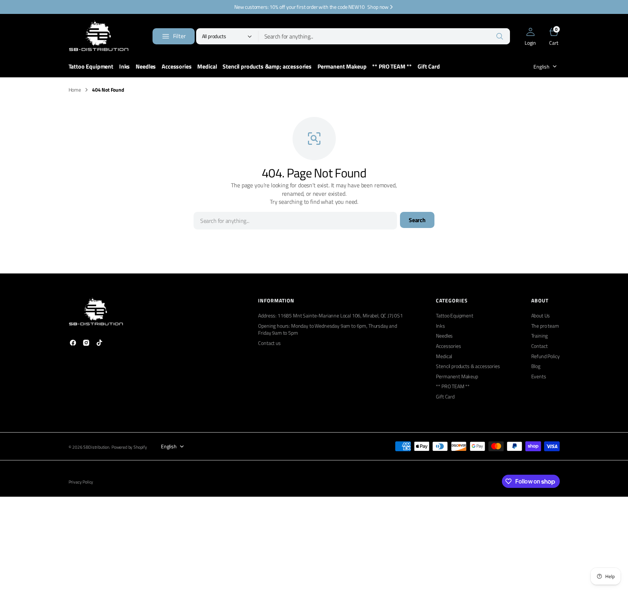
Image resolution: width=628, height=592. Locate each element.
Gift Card (445, 396)
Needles (444, 335)
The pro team (545, 326)
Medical (444, 356)
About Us (540, 315)
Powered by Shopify (129, 447)
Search (417, 220)
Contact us (269, 343)
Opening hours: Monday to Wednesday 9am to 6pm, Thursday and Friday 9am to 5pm (327, 329)
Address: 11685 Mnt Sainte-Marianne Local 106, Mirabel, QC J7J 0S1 (330, 315)
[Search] (499, 36)
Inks (440, 326)
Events (538, 376)
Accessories (448, 346)
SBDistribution (96, 447)
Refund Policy (545, 356)
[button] (530, 36)
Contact (539, 346)
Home (75, 89)
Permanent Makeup (457, 376)
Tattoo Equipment (454, 315)
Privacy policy (81, 482)
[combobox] (384, 36)
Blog (535, 366)
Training (539, 335)
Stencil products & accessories (468, 366)
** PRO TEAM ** (453, 386)
